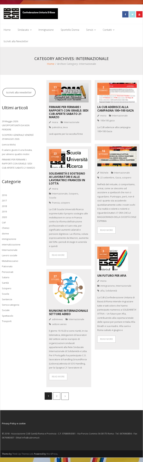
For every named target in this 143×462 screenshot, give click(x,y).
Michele (104, 172)
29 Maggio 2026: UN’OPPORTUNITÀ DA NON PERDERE (15, 125)
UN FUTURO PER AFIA (111, 276)
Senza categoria (10, 304)
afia (102, 290)
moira (55, 122)
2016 (4, 195)
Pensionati (7, 271)
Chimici (5, 228)
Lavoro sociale (9, 255)
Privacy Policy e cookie (14, 423)
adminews (57, 319)
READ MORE (106, 230)
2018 (4, 206)
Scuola (52, 197)
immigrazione (107, 285)
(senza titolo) (9, 144)
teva (65, 127)
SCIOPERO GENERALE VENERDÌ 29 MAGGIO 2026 (17, 137)
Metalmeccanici (10, 261)
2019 (4, 211)
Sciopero (73, 193)
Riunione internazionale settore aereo (68, 312)
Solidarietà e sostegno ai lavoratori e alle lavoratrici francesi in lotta (67, 179)
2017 (4, 200)
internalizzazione (11, 244)
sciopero (126, 177)
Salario (5, 277)
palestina (57, 127)
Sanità (5, 282)
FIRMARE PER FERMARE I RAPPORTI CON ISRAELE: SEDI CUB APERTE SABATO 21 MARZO (68, 112)
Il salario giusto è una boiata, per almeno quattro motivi (17, 152)
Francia (56, 202)
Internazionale (71, 122)
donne (5, 233)
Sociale (6, 310)
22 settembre (107, 177)
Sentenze (7, 299)
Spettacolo (7, 315)
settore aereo (59, 324)
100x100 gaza (107, 120)
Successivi (65, 396)
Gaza (118, 177)
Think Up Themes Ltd (22, 453)
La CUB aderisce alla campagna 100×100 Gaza (115, 108)
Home (50, 63)
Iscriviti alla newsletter (19, 92)
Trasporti (7, 321)
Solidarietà (111, 290)
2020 (4, 217)
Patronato (7, 266)
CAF (4, 222)
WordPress (51, 453)
